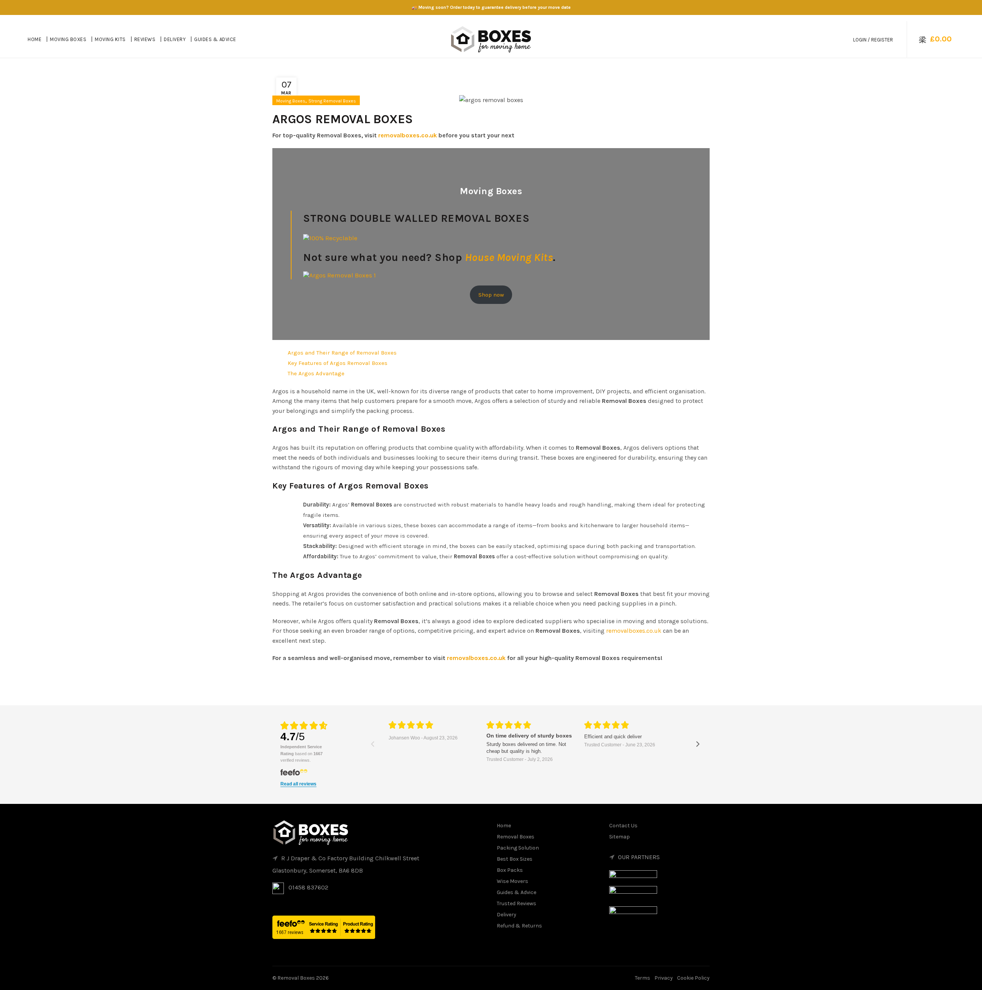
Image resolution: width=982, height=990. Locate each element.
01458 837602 (308, 887)
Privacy (663, 978)
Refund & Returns (519, 925)
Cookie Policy (693, 978)
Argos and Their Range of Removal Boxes (342, 352)
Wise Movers (512, 881)
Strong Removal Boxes (332, 101)
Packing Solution (518, 848)
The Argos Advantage (316, 373)
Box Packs (510, 870)
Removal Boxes (515, 836)
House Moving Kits (509, 257)
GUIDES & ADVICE (215, 39)
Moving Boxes (290, 101)
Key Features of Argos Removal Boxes (337, 363)
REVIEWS (145, 39)
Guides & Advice (516, 892)
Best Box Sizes (514, 859)
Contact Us (623, 825)
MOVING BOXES (68, 39)
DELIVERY (175, 39)
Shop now (491, 294)
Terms (642, 978)
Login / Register (873, 40)
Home (504, 825)
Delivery (506, 914)
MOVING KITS (110, 39)
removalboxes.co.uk (407, 135)
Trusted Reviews (516, 903)
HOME (34, 39)
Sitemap (619, 836)
